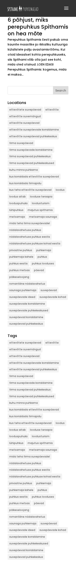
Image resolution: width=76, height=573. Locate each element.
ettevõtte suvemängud (25, 116)
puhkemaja (43, 250)
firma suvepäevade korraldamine (31, 150)
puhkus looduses (43, 263)
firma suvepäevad (21, 143)
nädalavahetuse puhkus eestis (29, 237)
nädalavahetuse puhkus (25, 230)
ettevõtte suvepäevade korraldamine (34, 129)
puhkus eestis (18, 263)
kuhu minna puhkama (23, 170)
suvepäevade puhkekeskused (28, 310)
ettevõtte (52, 109)
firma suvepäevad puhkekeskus (30, 156)
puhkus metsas (19, 270)
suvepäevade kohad (52, 297)
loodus (60, 190)
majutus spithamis (40, 210)
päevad (39, 270)
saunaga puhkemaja (22, 290)
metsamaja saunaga (43, 217)
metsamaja (17, 217)
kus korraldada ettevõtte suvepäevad (34, 176)
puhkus (42, 257)
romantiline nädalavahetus (27, 283)
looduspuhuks (18, 203)
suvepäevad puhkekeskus (26, 323)
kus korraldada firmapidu (25, 183)
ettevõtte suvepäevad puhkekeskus (33, 136)
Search (60, 90)
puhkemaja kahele (21, 257)
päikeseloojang (19, 277)
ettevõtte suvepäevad (24, 123)
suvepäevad (49, 290)
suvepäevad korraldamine (26, 317)
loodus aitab (17, 196)
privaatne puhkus (20, 250)
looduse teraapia (41, 196)
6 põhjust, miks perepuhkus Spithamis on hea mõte (38, 26)
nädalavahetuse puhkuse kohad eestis (34, 243)
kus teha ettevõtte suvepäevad (30, 190)
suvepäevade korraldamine (27, 303)
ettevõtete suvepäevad (25, 109)
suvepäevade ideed (22, 297)
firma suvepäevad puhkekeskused (31, 163)
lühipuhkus (16, 210)
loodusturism (40, 203)
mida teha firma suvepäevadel (29, 223)
